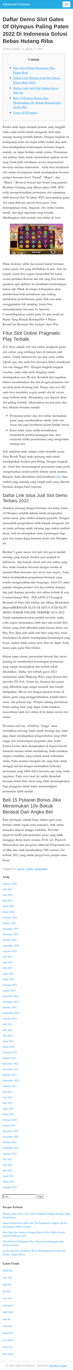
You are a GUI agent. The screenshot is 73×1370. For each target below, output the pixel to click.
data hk (6, 1319)
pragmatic (41, 868)
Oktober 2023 (9, 1074)
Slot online (8, 1353)
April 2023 (8, 1108)
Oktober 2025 (9, 940)
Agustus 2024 (10, 1018)
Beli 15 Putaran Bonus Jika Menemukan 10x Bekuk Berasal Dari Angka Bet (37, 102)
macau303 (8, 1333)
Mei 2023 (7, 1103)
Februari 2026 (10, 917)
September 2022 (11, 1147)
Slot (58, 476)
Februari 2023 (10, 1119)
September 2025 (11, 945)
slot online (8, 1340)
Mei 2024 (7, 1035)
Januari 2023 (9, 1125)
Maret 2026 (8, 912)
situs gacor (8, 1305)
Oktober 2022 (9, 1142)
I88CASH (8, 1312)
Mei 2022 (7, 1170)
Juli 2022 (7, 1159)
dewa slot (7, 1346)
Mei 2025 (7, 968)
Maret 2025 (8, 979)
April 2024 (8, 1041)
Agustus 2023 (10, 1086)
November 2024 (10, 1001)
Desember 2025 (10, 928)
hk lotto (6, 1291)
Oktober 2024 (9, 1007)
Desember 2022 (10, 1131)
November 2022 (10, 1136)
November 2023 (10, 1069)
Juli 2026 (7, 889)
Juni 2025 (8, 962)
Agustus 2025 (10, 951)
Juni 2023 (8, 1097)
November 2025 (10, 934)
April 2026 (8, 906)
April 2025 (8, 973)
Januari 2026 (9, 923)
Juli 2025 (7, 956)
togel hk (7, 1284)
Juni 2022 (8, 1164)
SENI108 (7, 1270)
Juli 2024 (7, 1024)
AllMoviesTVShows (16, 4)
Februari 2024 (10, 1052)
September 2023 (11, 1080)
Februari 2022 (10, 1187)
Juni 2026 (8, 895)
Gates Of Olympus (25, 112)
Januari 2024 (9, 1058)
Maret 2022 (8, 1181)
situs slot (7, 1277)
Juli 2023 (7, 1091)
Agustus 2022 (10, 1153)
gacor (20, 868)
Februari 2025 (10, 985)
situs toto (7, 1298)
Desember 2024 (10, 996)
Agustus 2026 (10, 883)
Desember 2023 (10, 1063)
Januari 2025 (9, 990)
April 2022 (8, 1176)
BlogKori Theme (58, 1365)
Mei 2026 (7, 900)
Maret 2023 (8, 1114)
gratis (29, 868)
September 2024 (11, 1013)
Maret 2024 (8, 1046)
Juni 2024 (8, 1030)
